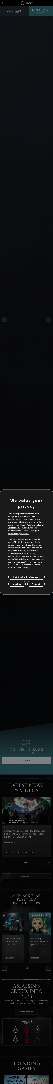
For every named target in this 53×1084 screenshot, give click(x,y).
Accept (36, 584)
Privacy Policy (26, 525)
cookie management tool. (18, 533)
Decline (17, 584)
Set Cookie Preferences (26, 577)
